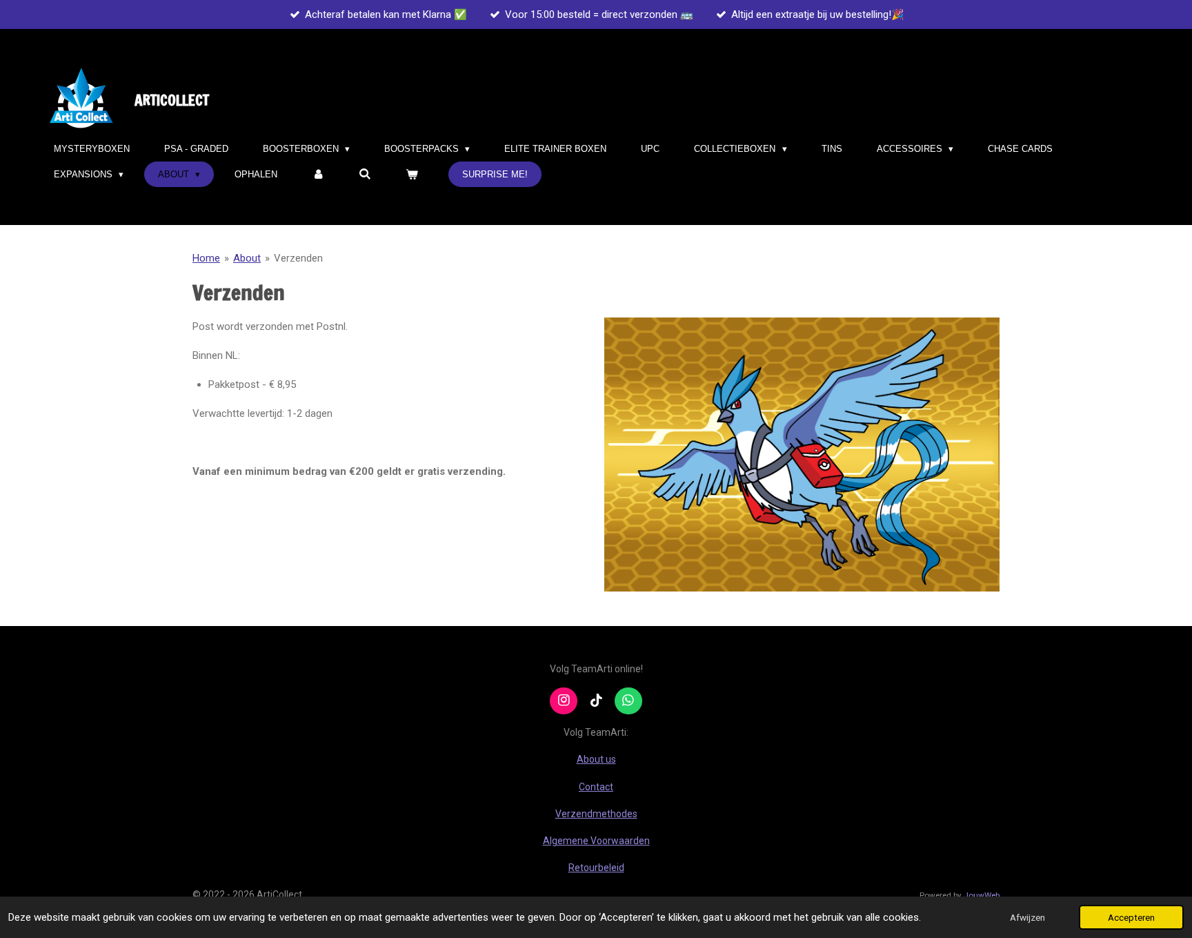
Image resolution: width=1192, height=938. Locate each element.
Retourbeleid (596, 867)
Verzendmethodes (596, 813)
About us (596, 759)
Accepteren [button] (1131, 917)
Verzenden (298, 258)
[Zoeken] (366, 174)
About (247, 258)
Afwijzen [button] (1027, 917)
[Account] (318, 174)
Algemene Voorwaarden (596, 840)
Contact (596, 786)
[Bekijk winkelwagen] (413, 174)
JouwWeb (982, 895)
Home (206, 258)
